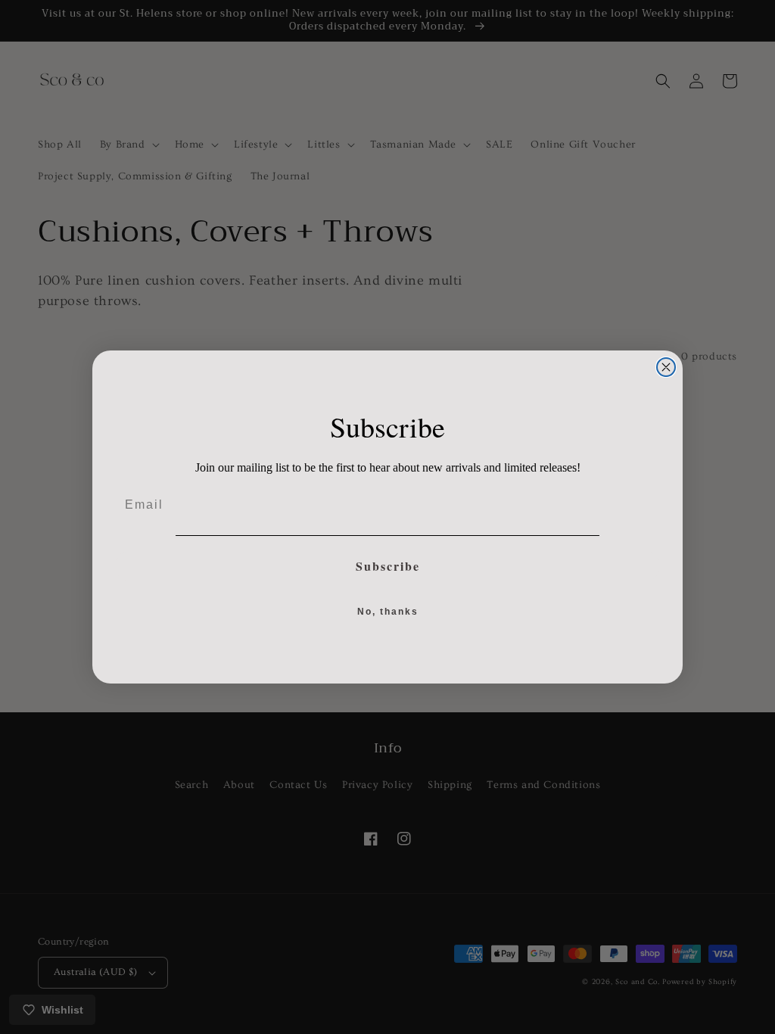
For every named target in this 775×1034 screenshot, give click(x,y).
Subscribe (388, 566)
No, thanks (388, 611)
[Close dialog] (666, 367)
